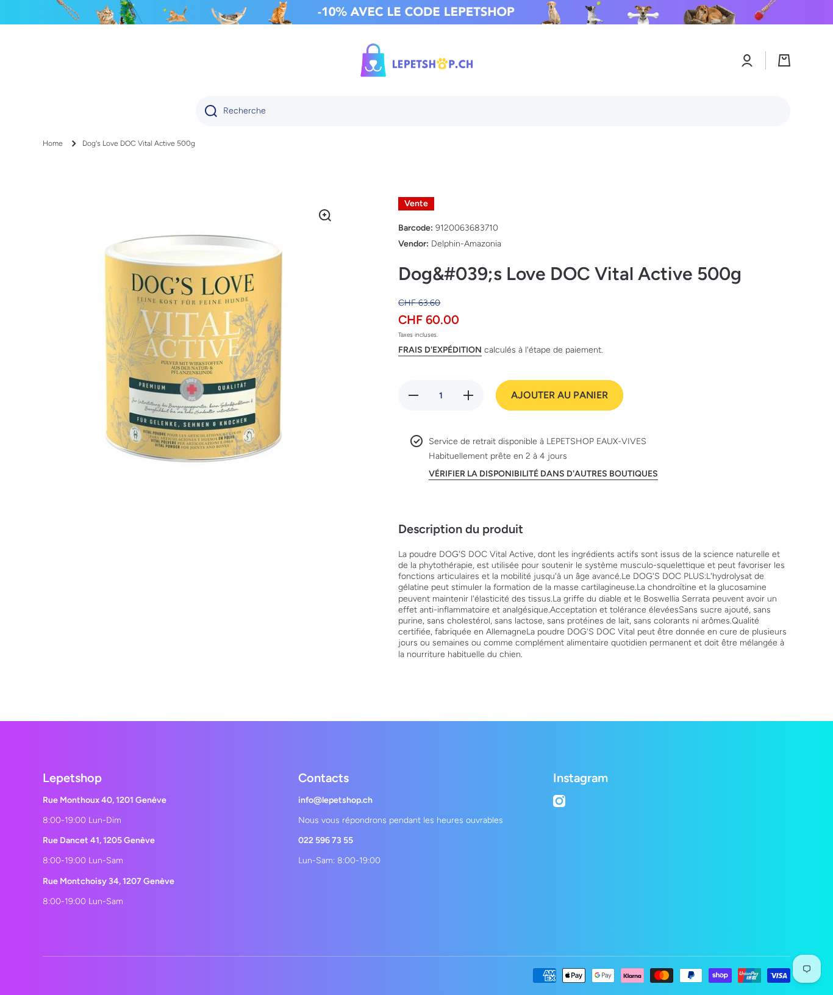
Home (53, 143)
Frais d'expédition (440, 350)
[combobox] (493, 111)
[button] (784, 60)
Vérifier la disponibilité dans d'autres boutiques (543, 474)
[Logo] (416, 60)
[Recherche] (206, 111)
